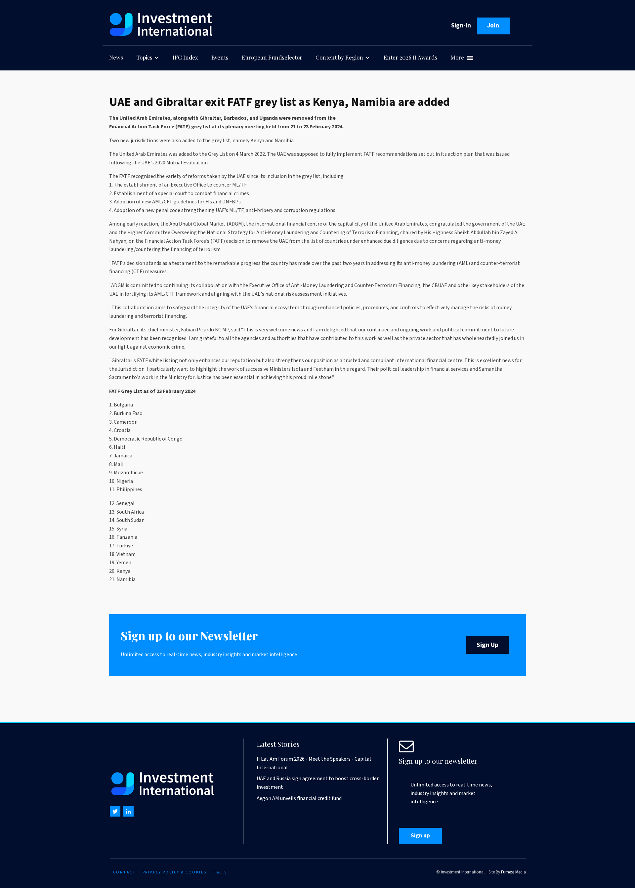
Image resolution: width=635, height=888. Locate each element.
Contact (124, 872)
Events (220, 57)
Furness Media (513, 872)
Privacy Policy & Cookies (175, 872)
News (116, 57)
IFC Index (185, 57)
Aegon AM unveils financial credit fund (299, 798)
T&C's (220, 872)
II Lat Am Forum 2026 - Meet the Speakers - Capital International (314, 763)
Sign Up (487, 645)
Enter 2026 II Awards (410, 57)
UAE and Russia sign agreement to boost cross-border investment (318, 783)
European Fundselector (272, 57)
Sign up (420, 836)
